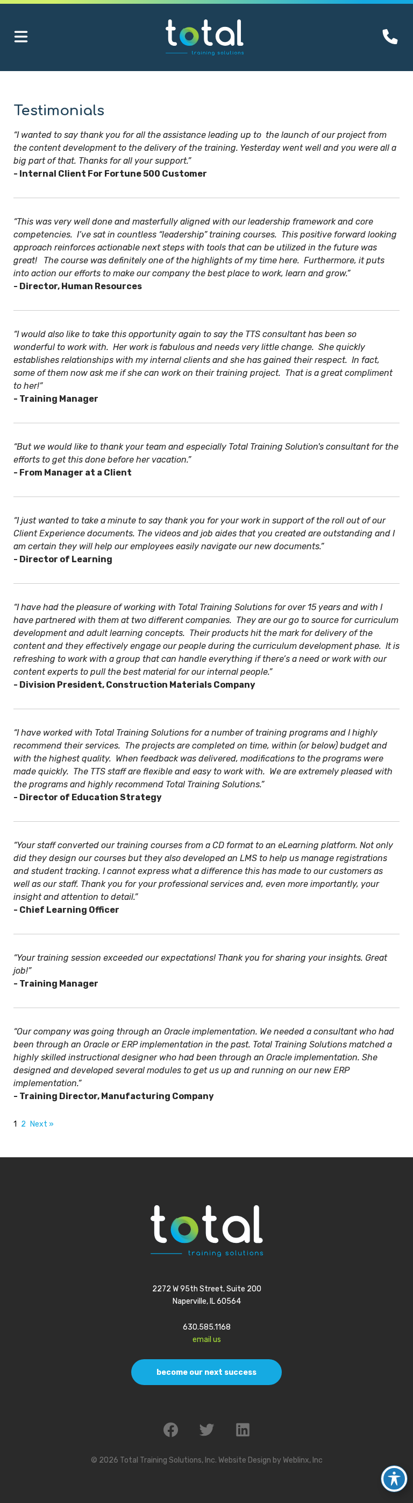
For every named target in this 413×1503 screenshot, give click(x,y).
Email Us (207, 1339)
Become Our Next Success (206, 1372)
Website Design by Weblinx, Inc (270, 1460)
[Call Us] (390, 37)
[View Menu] (21, 37)
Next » (42, 1124)
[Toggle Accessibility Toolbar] (394, 1479)
